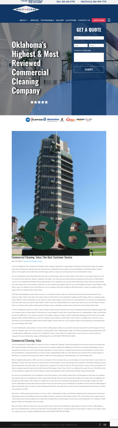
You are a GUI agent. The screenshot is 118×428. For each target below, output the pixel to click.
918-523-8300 (35, 2)
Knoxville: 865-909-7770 (93, 1)
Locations (71, 20)
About (23, 20)
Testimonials (47, 20)
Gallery (60, 20)
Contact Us (84, 20)
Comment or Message (82, 50)
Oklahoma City (71, 425)
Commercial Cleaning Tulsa (32, 261)
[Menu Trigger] (109, 20)
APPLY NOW (99, 20)
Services (34, 20)
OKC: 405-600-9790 (65, 1)
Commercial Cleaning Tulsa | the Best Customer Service (42, 257)
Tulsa (63, 425)
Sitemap (44, 425)
